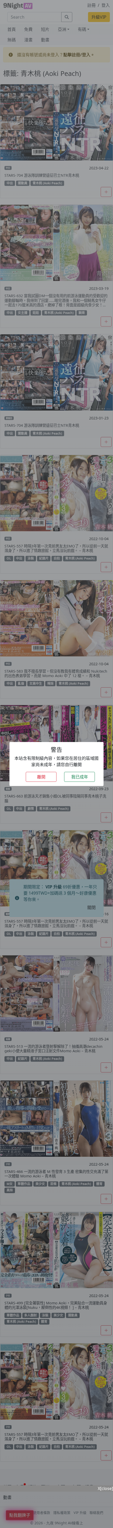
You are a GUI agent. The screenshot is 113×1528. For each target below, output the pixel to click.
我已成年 (79, 777)
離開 (41, 777)
